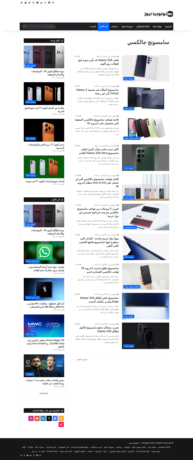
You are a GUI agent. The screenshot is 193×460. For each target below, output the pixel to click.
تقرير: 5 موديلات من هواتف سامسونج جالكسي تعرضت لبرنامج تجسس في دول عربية (98, 212)
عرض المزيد (44, 393)
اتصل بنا (42, 451)
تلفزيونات (98, 451)
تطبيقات (127, 447)
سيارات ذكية (39, 447)
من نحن (34, 451)
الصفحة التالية (82, 359)
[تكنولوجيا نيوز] (158, 14)
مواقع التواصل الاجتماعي (79, 447)
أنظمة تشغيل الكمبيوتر (117, 451)
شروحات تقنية (127, 26)
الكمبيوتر (131, 451)
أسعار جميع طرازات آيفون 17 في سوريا (45, 181)
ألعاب (23, 447)
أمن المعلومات (63, 447)
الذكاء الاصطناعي (142, 26)
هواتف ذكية (157, 26)
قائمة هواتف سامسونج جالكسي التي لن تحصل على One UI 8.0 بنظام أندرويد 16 (97, 182)
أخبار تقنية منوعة (66, 451)
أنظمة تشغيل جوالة (139, 447)
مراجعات (114, 26)
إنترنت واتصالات (96, 447)
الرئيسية (168, 26)
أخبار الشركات (51, 447)
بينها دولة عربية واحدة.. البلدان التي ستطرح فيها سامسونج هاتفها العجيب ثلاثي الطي (99, 242)
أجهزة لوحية (155, 451)
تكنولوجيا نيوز (112, 56)
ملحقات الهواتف (79, 451)
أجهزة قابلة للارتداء (143, 451)
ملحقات (90, 451)
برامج (105, 451)
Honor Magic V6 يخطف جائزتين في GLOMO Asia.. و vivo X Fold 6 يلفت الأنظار (45, 343)
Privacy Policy (52, 451)
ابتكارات (30, 447)
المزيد (93, 26)
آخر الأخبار (103, 26)
